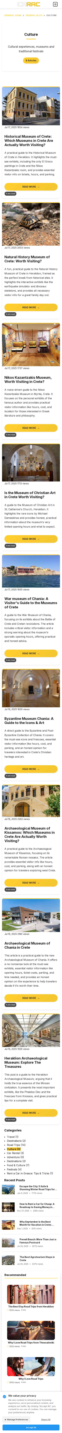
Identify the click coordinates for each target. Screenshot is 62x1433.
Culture (14, 1149)
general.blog (34, 15)
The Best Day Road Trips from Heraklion (31, 1306)
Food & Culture (18, 1165)
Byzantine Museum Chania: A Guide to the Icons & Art (29, 720)
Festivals (14, 1169)
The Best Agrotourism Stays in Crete (37, 1258)
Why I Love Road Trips (31, 1378)
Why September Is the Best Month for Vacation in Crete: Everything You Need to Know (36, 1223)
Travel (12, 1136)
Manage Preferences (17, 1419)
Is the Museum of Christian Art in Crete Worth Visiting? (29, 495)
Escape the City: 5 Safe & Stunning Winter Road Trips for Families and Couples (37, 1188)
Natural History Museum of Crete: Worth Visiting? (27, 259)
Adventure (15, 1157)
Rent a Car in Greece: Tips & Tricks (30, 1173)
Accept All (31, 1427)
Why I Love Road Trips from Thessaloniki (31, 1342)
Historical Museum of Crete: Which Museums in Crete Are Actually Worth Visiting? (28, 140)
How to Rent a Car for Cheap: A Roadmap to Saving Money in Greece (37, 1206)
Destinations (16, 1140)
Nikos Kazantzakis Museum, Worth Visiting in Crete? (28, 379)
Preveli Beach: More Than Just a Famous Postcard (38, 1241)
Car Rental (15, 1153)
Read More (29, 186)
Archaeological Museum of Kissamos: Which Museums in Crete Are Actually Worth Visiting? (29, 834)
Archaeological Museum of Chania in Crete (27, 945)
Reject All (45, 1419)
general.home (13, 15)
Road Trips (16, 1145)
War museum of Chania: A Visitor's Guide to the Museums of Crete (30, 603)
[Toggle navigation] (55, 4)
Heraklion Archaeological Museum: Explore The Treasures (25, 1062)
